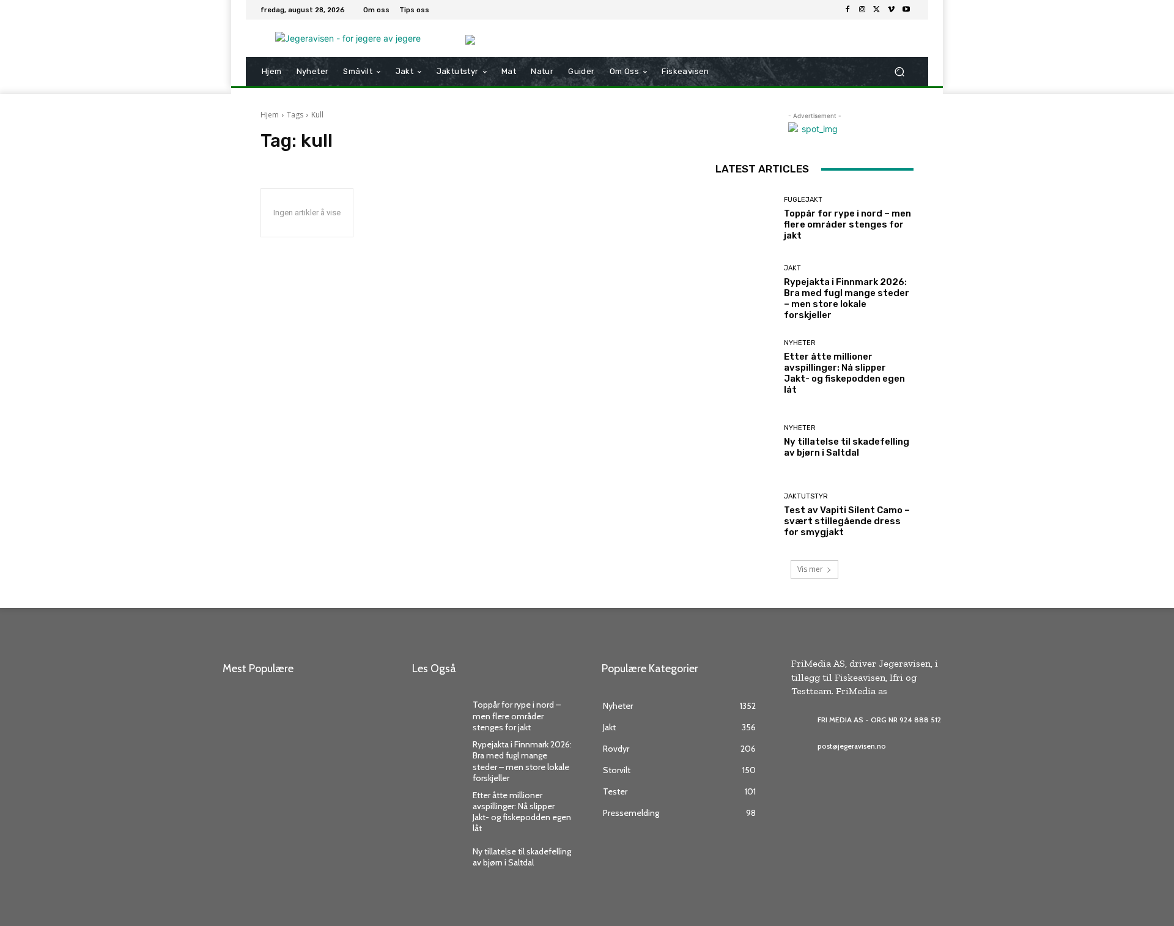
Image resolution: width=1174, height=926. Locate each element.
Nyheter (800, 342)
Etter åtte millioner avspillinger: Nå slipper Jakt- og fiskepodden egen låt (844, 373)
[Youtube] (906, 9)
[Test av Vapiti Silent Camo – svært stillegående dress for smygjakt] (745, 515)
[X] (876, 9)
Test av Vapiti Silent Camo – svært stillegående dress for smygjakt (847, 521)
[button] (899, 71)
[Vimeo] (891, 9)
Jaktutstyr (806, 496)
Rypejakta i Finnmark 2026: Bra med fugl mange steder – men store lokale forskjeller (846, 298)
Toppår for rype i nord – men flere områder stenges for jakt (847, 224)
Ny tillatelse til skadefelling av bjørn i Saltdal (846, 447)
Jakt (792, 268)
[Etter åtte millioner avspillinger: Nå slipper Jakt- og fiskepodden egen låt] (745, 367)
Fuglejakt (803, 199)
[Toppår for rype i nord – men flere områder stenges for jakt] (745, 218)
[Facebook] (847, 9)
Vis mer (810, 569)
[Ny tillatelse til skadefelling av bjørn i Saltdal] (745, 441)
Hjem (269, 114)
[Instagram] (862, 9)
